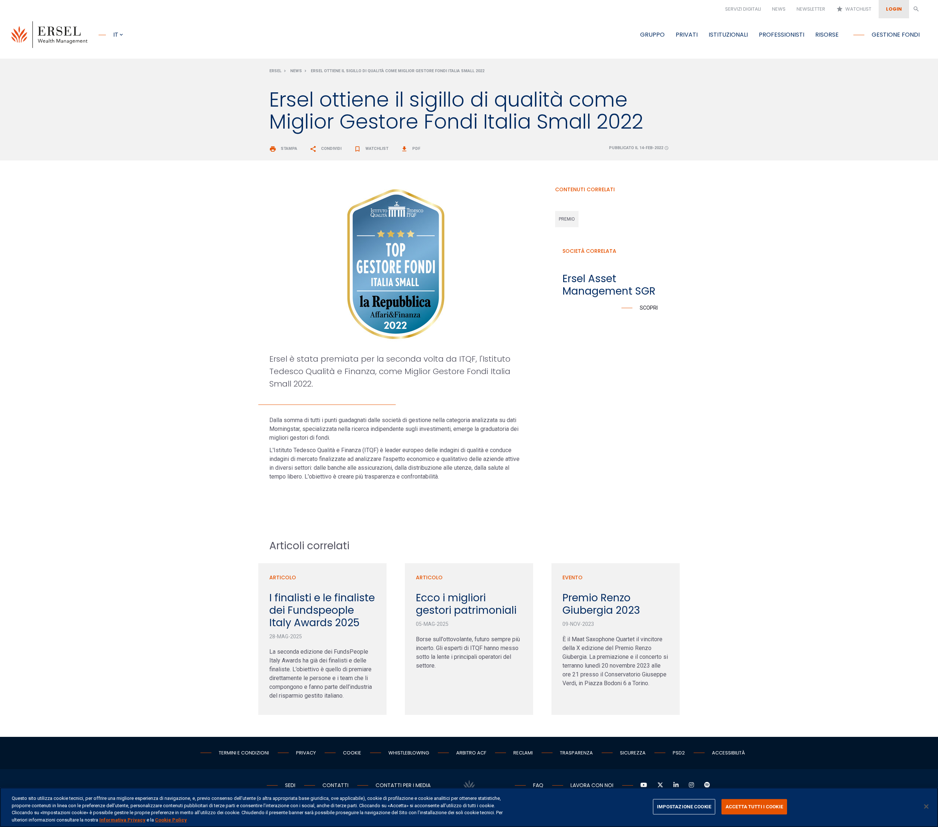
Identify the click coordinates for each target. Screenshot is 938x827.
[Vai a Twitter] (660, 785)
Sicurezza (633, 752)
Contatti (335, 785)
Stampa (283, 148)
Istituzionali (728, 34)
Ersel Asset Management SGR (609, 285)
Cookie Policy (171, 819)
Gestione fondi (896, 34)
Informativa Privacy (122, 819)
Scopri (649, 308)
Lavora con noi (591, 785)
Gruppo (652, 34)
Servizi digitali (743, 8)
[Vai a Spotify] (707, 785)
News (779, 8)
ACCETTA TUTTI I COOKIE (754, 806)
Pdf (410, 148)
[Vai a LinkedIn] (676, 785)
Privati (687, 34)
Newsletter (811, 8)
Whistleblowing (408, 752)
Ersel (275, 71)
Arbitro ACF (471, 752)
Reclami (523, 752)
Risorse (827, 34)
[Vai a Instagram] (691, 785)
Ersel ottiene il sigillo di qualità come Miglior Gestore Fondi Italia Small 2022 (397, 71)
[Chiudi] (926, 806)
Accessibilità (728, 752)
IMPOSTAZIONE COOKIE (684, 806)
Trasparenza (576, 752)
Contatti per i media (403, 785)
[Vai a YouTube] (643, 785)
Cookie (352, 752)
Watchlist (853, 8)
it (115, 34)
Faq (538, 785)
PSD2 (679, 752)
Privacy (306, 752)
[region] (469, 807)
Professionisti (781, 34)
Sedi (290, 785)
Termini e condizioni (244, 752)
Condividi (325, 148)
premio (567, 219)
